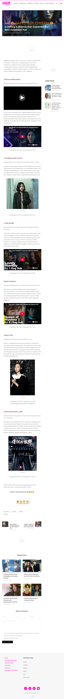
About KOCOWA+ (9, 663)
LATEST (25, 662)
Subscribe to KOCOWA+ (11, 670)
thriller (5, 514)
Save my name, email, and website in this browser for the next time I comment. (21, 633)
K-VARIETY (25, 668)
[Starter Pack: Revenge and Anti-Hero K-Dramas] (32, 566)
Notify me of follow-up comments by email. (13, 635)
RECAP (24, 671)
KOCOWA (13, 23)
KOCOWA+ (7, 665)
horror (14, 511)
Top (32, 696)
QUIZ (24, 674)
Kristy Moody (9, 32)
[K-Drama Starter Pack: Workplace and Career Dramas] (11, 566)
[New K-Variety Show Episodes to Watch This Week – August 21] (48, 97)
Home (6, 658)
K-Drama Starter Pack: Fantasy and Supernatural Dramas (10, 600)
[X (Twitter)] (29, 688)
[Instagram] (34, 688)
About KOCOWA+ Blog (11, 660)
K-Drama (7, 23)
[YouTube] (38, 688)
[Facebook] (25, 688)
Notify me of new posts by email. (11, 638)
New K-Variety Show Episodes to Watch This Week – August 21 (57, 96)
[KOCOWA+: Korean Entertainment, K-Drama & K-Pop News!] (6, 3)
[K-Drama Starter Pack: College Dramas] (32, 590)
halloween (6, 511)
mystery (21, 511)
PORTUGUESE (26, 677)
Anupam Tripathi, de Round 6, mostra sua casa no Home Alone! (29, 525)
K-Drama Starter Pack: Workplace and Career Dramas (10, 576)
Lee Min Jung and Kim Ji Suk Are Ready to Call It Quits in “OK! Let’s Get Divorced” (56, 106)
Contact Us (8, 668)
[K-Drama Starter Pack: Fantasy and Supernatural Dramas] (11, 590)
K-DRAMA (25, 665)
